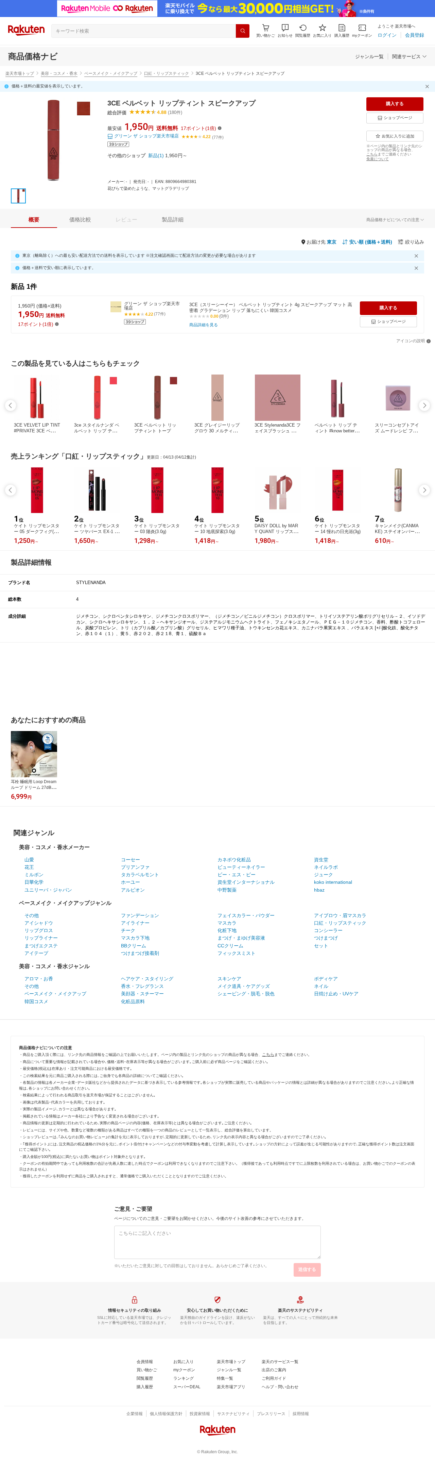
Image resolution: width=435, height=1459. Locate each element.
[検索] (242, 31)
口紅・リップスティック (166, 73)
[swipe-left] (10, 405)
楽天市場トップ (19, 73)
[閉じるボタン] (428, 86)
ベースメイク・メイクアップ (110, 73)
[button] (285, 31)
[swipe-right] (424, 405)
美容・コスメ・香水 (59, 73)
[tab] (34, 220)
